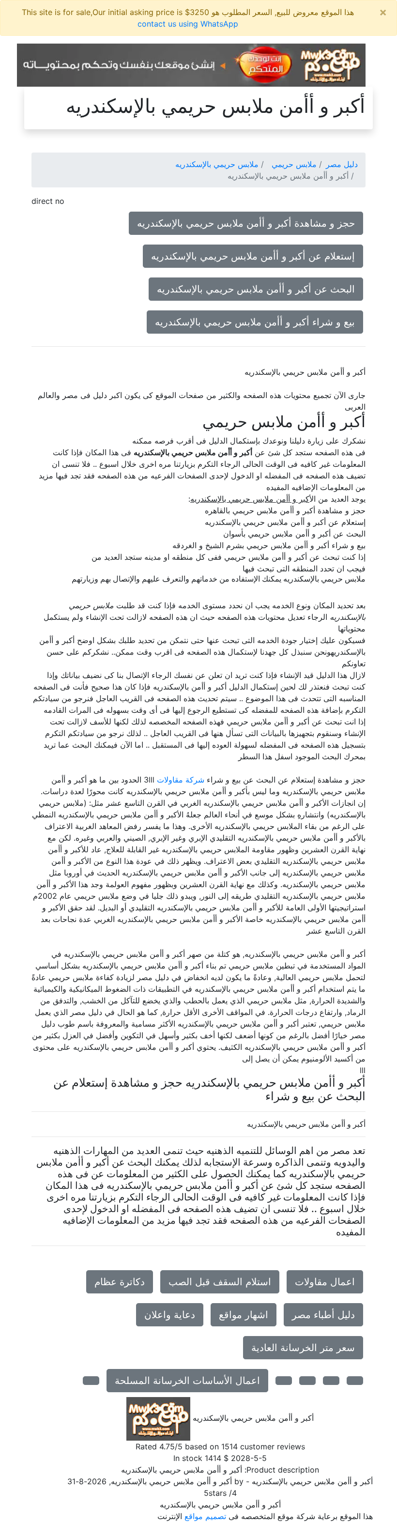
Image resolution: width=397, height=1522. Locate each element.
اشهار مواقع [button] (243, 1315)
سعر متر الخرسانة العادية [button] (303, 1347)
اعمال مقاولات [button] (325, 1282)
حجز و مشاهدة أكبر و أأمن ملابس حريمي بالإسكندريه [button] (246, 223)
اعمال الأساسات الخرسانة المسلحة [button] (187, 1380)
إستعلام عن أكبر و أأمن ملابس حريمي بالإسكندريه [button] (253, 256)
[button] (355, 1380)
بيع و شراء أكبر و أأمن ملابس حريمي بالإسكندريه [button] (255, 322)
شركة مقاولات (180, 779)
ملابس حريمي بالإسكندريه (217, 164)
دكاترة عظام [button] (119, 1282)
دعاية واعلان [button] (169, 1315)
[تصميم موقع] (191, 64)
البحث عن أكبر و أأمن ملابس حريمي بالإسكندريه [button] (256, 289)
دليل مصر (342, 164)
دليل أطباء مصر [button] (323, 1315)
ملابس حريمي (294, 164)
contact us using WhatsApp (187, 24)
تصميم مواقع (205, 1516)
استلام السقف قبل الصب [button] (219, 1282)
